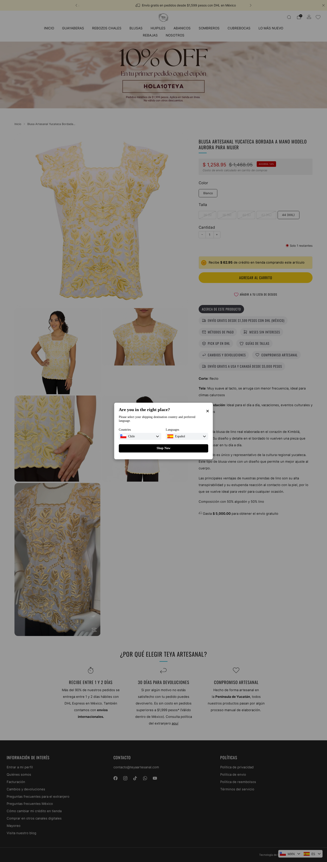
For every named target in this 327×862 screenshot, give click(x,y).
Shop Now (163, 448)
